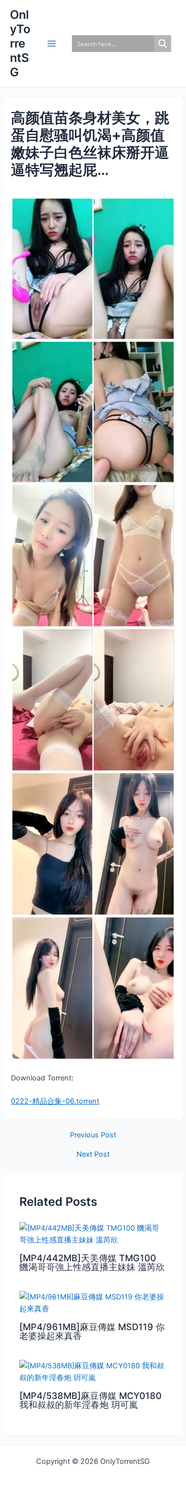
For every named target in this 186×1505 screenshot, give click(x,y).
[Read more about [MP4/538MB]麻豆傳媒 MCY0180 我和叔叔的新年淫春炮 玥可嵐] (93, 1371)
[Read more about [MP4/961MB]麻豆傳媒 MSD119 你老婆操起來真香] (93, 1302)
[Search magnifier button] (162, 43)
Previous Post (93, 1135)
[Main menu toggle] (51, 43)
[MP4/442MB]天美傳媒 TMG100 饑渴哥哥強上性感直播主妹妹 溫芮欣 (92, 1262)
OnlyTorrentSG (20, 43)
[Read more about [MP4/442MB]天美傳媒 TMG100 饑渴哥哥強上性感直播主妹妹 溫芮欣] (93, 1233)
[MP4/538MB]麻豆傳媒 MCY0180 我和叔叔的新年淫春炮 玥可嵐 (90, 1400)
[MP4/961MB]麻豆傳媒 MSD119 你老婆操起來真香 (92, 1331)
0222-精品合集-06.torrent (55, 1101)
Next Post (93, 1154)
